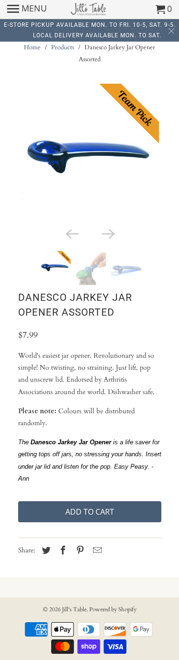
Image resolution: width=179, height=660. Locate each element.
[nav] (27, 9)
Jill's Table (74, 609)
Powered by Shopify (113, 609)
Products (62, 47)
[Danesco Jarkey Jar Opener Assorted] (90, 153)
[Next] (107, 232)
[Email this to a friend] (96, 551)
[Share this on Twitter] (45, 551)
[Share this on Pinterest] (78, 551)
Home (32, 47)
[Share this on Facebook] (61, 551)
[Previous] (71, 232)
